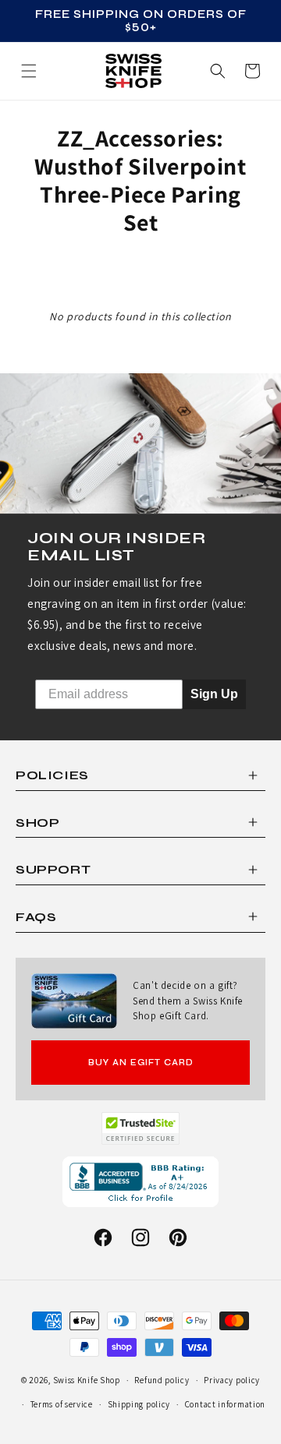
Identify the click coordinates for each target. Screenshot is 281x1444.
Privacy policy (232, 1380)
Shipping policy (139, 1404)
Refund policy (161, 1380)
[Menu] (29, 71)
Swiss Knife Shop (86, 1380)
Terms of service (61, 1404)
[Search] (218, 71)
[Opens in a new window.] (141, 1128)
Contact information (225, 1404)
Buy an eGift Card (141, 1062)
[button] (252, 71)
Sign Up (214, 694)
